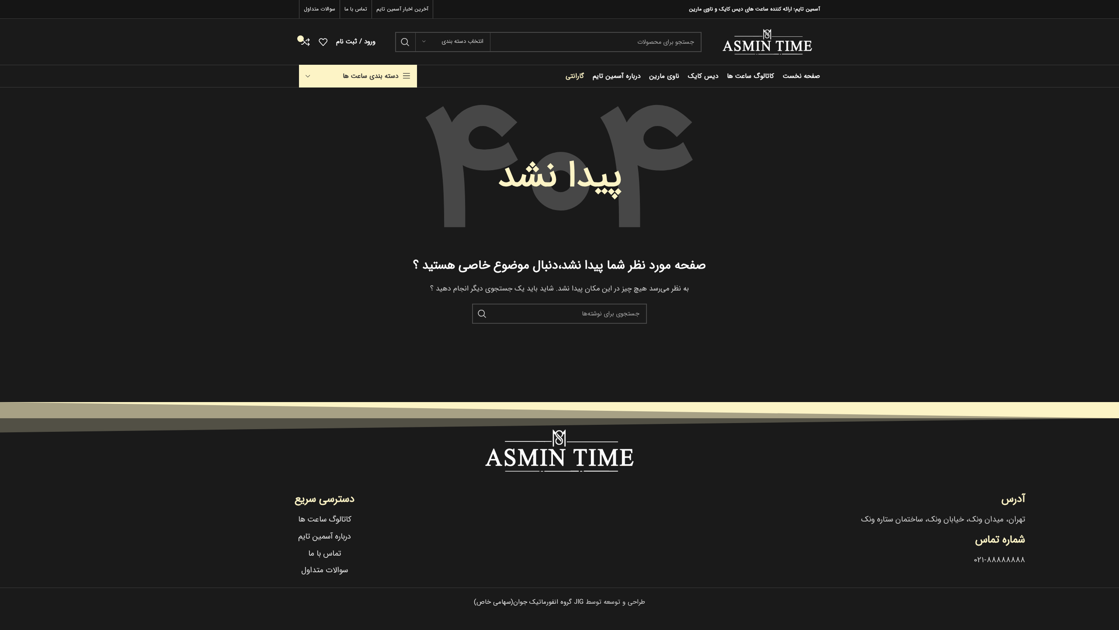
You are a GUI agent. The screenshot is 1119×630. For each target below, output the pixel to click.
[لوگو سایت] (767, 41)
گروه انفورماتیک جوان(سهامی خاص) (529, 602)
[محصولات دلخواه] (323, 42)
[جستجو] (405, 42)
